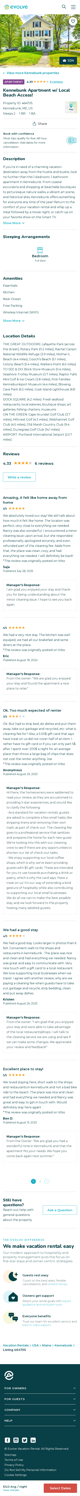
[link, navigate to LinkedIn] (33, 1439)
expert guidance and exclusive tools (47, 1302)
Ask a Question (59, 1210)
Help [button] (8, 1420)
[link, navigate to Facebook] (7, 1439)
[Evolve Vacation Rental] (16, 7)
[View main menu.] (73, 7)
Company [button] (12, 1410)
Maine (46, 1345)
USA (35, 1345)
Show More (12, 223)
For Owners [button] (15, 1388)
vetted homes (57, 1284)
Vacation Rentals (16, 1345)
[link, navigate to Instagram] (16, 1439)
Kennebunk (63, 1345)
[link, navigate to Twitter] (25, 1439)
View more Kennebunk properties (33, 73)
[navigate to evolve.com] (8, 1376)
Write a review (19, 477)
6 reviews (56, 82)
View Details (11, 1490)
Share (42, 124)
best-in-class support (37, 1325)
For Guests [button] (14, 1399)
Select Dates (60, 1488)
